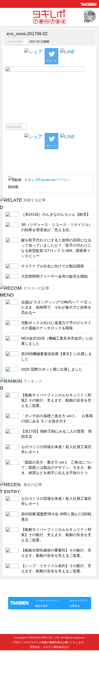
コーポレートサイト (47, 600)
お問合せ (74, 605)
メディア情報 (18, 673)
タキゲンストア (78, 600)
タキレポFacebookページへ (47, 180)
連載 (56, 591)
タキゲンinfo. (72, 591)
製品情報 (18, 591)
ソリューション (38, 591)
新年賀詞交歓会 (20, 664)
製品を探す (41, 605)
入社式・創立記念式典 (25, 656)
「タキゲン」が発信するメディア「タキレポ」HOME (42, 585)
